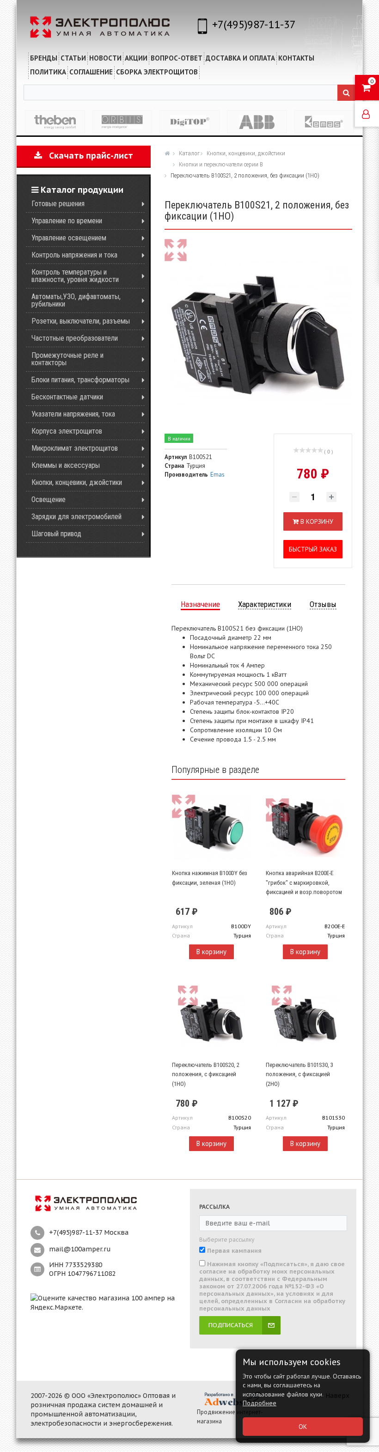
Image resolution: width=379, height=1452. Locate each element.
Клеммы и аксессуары (65, 465)
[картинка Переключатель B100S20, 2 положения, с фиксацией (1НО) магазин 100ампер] (211, 1019)
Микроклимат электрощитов (74, 448)
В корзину (211, 951)
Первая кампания (234, 1251)
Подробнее (259, 1403)
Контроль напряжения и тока (74, 255)
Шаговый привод (56, 533)
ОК (303, 1426)
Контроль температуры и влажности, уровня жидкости (75, 276)
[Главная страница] (168, 153)
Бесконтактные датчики (67, 396)
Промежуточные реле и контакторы (67, 359)
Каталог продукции (80, 189)
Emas (217, 474)
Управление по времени (66, 220)
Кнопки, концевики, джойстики (76, 482)
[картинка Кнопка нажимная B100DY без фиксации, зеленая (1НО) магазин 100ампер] (211, 827)
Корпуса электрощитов (66, 431)
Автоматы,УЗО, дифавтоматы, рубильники (76, 300)
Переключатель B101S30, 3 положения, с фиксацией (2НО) (299, 1074)
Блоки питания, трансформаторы (80, 379)
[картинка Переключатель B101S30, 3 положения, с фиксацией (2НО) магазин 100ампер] (305, 1019)
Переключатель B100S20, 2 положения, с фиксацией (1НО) (205, 1074)
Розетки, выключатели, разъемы (80, 321)
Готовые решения (58, 203)
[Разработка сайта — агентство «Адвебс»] (231, 1398)
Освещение (48, 499)
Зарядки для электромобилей (76, 516)
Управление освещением (68, 237)
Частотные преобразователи (74, 338)
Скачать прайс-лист (87, 155)
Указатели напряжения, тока (73, 414)
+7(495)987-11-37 (254, 24)
